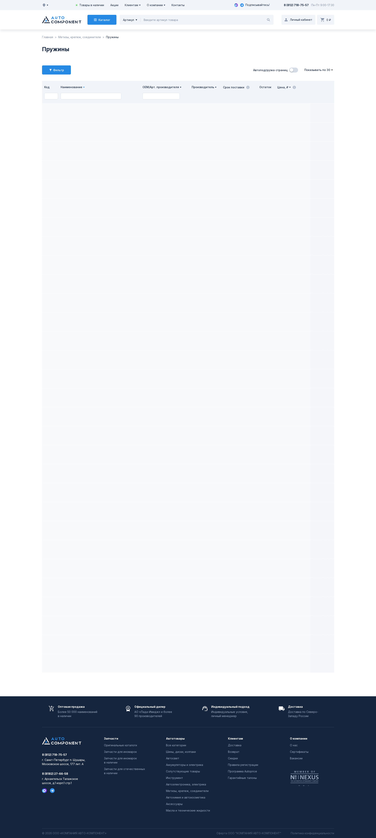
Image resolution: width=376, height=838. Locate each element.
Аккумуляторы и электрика (184, 764)
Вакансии (296, 758)
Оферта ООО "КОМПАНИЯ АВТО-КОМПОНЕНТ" (249, 833)
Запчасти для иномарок (120, 751)
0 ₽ (328, 20)
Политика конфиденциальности (312, 833)
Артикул (128, 20)
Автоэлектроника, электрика (186, 784)
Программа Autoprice (242, 771)
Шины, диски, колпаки (181, 751)
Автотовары (175, 738)
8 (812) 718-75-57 (296, 5)
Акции (114, 5)
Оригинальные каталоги (120, 745)
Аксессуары (174, 804)
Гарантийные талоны (242, 777)
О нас (294, 745)
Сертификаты (299, 751)
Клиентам (131, 5)
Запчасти (111, 738)
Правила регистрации (243, 764)
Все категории (176, 745)
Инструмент (174, 777)
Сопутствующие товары (183, 771)
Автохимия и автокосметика (185, 797)
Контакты (178, 5)
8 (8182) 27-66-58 (55, 773)
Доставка (234, 745)
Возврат (233, 751)
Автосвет (172, 758)
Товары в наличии (91, 5)
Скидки (233, 758)
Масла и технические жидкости (188, 810)
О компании (155, 5)
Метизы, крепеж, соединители (187, 791)
